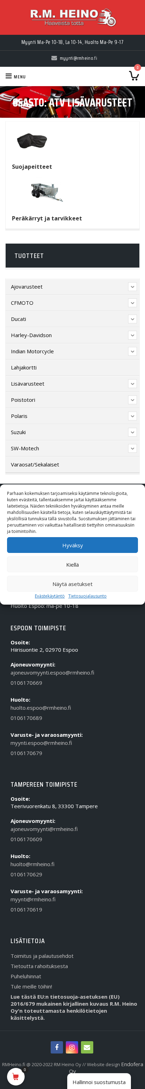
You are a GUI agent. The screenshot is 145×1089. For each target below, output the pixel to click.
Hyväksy (72, 545)
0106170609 (26, 839)
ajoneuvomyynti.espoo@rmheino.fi (52, 672)
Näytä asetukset (72, 583)
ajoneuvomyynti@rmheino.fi (44, 828)
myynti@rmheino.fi (33, 899)
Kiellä (72, 564)
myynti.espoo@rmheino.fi (41, 742)
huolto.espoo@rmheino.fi (41, 707)
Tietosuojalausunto (87, 596)
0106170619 (26, 909)
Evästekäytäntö (50, 596)
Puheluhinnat (26, 976)
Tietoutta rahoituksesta (39, 965)
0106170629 (26, 874)
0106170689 (26, 717)
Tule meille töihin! (31, 986)
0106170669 (26, 682)
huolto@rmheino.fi (33, 864)
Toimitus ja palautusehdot (42, 955)
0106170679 (26, 752)
